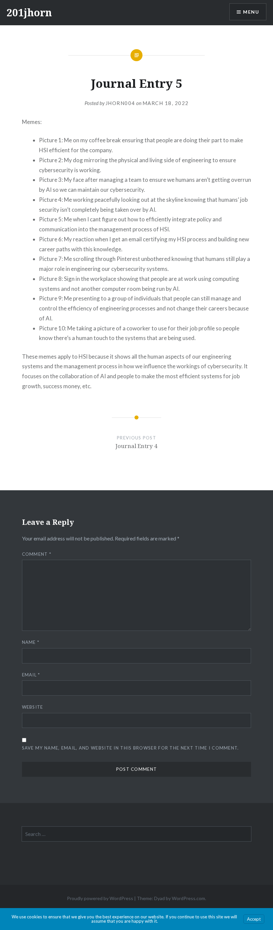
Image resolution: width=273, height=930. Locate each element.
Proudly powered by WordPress (100, 898)
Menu (251, 12)
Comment (37, 554)
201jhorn (29, 12)
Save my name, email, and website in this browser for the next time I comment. (130, 748)
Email (31, 674)
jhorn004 (120, 103)
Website (32, 707)
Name (31, 642)
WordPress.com (188, 898)
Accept (254, 919)
